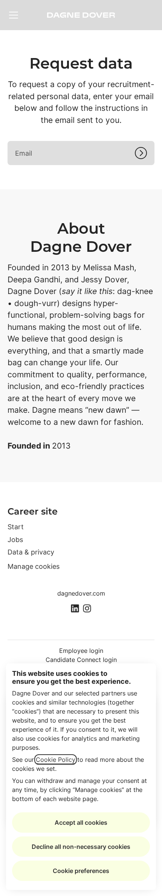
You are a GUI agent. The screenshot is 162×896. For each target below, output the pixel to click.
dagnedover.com (81, 593)
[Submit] (144, 153)
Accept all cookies (81, 822)
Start (16, 527)
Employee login (81, 650)
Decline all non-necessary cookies (81, 846)
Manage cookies (34, 566)
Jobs (15, 540)
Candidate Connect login (81, 659)
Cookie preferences (81, 871)
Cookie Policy (55, 759)
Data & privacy (31, 552)
